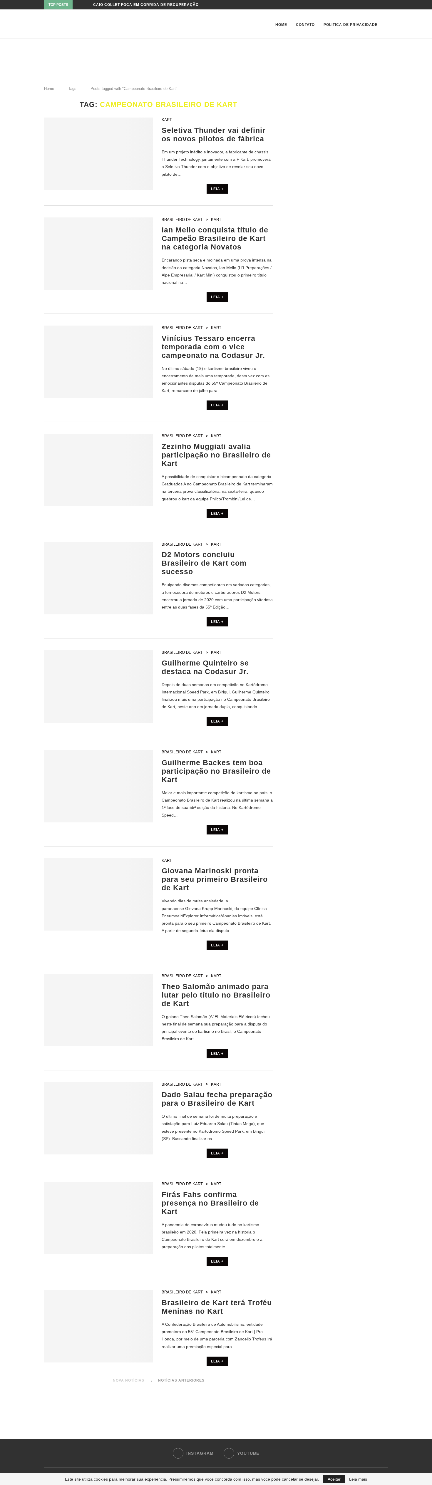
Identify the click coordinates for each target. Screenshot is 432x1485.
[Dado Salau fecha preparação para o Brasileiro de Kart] (98, 1118)
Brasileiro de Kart (182, 219)
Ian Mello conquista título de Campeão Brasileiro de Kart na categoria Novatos (215, 238)
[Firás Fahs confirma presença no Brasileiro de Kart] (98, 1218)
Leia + (217, 189)
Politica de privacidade (351, 25)
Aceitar (334, 1479)
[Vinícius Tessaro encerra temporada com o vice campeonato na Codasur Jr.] (98, 362)
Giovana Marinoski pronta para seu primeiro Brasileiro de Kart (215, 879)
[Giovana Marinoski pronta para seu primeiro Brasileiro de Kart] (98, 894)
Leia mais (358, 1479)
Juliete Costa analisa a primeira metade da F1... (147, 5)
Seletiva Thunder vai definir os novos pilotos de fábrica (214, 134)
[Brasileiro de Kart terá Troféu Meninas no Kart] (98, 1326)
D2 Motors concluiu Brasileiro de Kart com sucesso (204, 563)
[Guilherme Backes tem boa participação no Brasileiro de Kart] (98, 786)
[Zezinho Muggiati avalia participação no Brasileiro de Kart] (98, 470)
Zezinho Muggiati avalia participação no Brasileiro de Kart (216, 454)
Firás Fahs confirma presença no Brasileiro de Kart (210, 1203)
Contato (305, 25)
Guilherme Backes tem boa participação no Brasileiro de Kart (216, 771)
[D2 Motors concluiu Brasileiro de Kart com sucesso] (98, 578)
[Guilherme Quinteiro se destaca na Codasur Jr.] (98, 686)
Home (281, 25)
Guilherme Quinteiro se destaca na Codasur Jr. (205, 667)
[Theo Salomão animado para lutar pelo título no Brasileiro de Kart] (98, 1010)
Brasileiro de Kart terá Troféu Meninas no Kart (217, 1306)
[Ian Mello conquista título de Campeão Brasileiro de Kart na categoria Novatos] (98, 253)
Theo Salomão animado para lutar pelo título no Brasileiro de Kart (216, 995)
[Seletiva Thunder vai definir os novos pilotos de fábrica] (98, 154)
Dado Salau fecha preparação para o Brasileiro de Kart (217, 1098)
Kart (167, 120)
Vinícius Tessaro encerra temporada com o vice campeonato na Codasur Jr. (213, 346)
